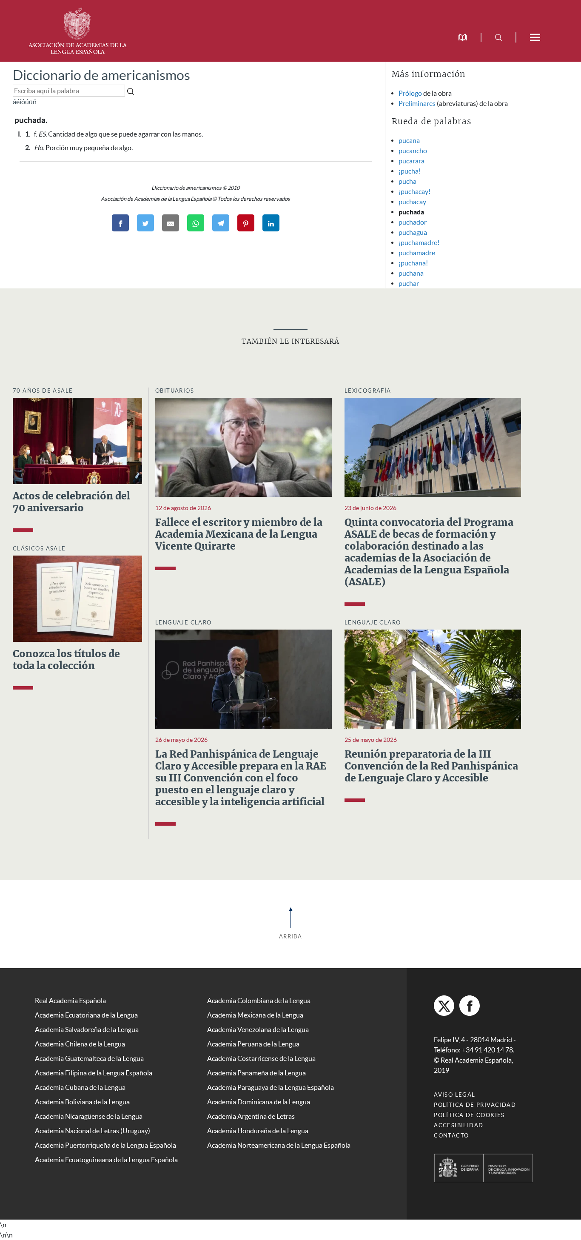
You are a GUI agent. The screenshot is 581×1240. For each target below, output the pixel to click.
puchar (409, 283)
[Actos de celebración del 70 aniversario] (77, 440)
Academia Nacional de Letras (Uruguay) (92, 1131)
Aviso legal (454, 1095)
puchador (413, 222)
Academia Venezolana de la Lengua (258, 1029)
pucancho (413, 150)
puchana (411, 273)
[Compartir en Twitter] (145, 222)
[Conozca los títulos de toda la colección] (77, 597)
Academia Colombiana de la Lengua (258, 1000)
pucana (409, 140)
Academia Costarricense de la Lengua (261, 1058)
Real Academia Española (70, 1000)
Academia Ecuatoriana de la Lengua (86, 1015)
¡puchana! (413, 263)
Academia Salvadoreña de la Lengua (87, 1029)
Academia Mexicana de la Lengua (255, 1015)
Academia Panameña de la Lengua (256, 1073)
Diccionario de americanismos (101, 75)
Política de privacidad (475, 1105)
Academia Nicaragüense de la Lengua (88, 1116)
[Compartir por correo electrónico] (170, 222)
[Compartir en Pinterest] (245, 222)
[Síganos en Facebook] (469, 1005)
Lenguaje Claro (183, 622)
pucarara (411, 161)
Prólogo (410, 93)
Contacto (451, 1135)
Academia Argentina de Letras (251, 1116)
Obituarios (174, 391)
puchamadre (417, 253)
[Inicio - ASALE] (77, 30)
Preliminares (417, 103)
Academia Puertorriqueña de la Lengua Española (105, 1145)
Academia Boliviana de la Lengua (82, 1102)
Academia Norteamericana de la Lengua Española (278, 1145)
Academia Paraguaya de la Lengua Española (270, 1087)
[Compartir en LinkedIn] (270, 222)
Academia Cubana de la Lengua (80, 1087)
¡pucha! (410, 171)
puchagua (413, 232)
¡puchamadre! (419, 242)
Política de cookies (469, 1115)
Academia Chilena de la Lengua (80, 1044)
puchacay (412, 201)
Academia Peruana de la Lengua (253, 1044)
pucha (407, 181)
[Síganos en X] (444, 1005)
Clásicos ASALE (39, 548)
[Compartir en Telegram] (220, 222)
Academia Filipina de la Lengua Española (93, 1073)
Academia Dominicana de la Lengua (258, 1102)
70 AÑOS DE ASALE (43, 391)
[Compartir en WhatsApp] (195, 222)
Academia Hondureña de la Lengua (257, 1131)
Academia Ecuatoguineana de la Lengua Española (106, 1159)
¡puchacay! (414, 191)
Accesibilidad (458, 1125)
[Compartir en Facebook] (120, 222)
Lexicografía (368, 391)
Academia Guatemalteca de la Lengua (89, 1058)
